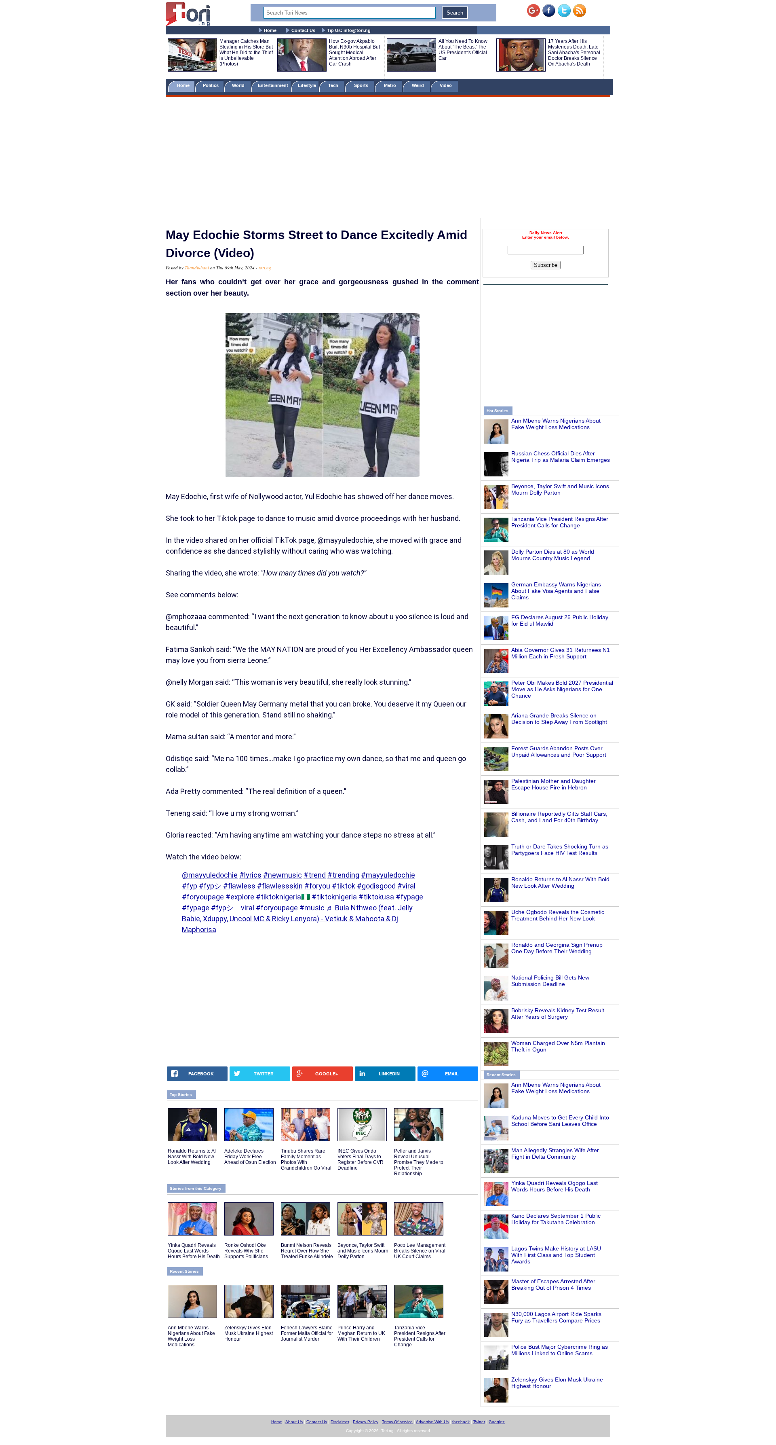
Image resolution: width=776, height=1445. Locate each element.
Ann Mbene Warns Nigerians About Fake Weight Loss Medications (556, 423)
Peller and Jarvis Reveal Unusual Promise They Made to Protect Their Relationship (418, 1162)
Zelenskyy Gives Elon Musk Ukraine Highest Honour (248, 1333)
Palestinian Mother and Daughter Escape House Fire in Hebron (553, 784)
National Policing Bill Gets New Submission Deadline (550, 980)
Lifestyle (306, 85)
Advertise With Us (432, 1422)
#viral (406, 886)
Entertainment (273, 85)
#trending (343, 875)
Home (270, 30)
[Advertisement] (388, 159)
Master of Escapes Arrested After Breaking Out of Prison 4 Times (553, 1284)
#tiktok (343, 886)
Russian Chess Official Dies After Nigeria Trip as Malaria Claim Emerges (560, 456)
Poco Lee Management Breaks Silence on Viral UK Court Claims (419, 1250)
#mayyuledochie (388, 875)
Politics (211, 85)
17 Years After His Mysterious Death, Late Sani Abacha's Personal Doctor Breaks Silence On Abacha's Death (574, 52)
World (239, 85)
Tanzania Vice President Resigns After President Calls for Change (559, 522)
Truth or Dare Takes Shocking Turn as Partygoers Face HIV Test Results (559, 849)
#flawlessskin (280, 886)
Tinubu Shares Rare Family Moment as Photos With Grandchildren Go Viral (306, 1159)
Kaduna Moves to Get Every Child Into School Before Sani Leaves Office (560, 1120)
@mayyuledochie (210, 875)
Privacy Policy (365, 1422)
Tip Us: (349, 30)
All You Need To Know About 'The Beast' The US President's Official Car (463, 49)
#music (312, 907)
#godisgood (376, 886)
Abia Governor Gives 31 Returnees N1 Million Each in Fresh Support (560, 653)
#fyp (189, 886)
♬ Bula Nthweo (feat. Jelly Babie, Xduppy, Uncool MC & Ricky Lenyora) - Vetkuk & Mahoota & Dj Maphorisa (297, 918)
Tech (333, 85)
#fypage (409, 897)
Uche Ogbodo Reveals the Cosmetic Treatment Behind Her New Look (557, 915)
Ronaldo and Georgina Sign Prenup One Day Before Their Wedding (557, 947)
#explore (240, 897)
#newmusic (282, 875)
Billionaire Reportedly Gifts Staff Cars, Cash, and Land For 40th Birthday (559, 816)
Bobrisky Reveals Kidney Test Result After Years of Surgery (557, 1013)
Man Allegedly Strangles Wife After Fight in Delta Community (555, 1153)
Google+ (497, 1422)
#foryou (317, 886)
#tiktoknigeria (334, 897)
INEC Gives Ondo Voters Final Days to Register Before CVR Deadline (360, 1159)
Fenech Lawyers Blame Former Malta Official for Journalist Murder (307, 1333)
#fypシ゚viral (232, 907)
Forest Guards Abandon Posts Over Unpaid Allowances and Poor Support (558, 751)
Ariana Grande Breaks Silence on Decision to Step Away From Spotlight (559, 718)
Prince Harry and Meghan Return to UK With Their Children (361, 1333)
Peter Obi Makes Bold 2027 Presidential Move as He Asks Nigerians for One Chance (562, 689)
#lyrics (250, 875)
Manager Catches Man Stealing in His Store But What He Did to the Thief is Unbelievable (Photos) (246, 52)
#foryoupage (203, 897)
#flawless (239, 886)
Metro (390, 85)
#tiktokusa (376, 897)
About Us (294, 1422)
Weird (418, 85)
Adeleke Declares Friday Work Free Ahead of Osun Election (250, 1156)
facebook (461, 1422)
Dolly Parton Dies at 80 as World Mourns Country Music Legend (552, 554)
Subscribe (545, 265)
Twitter (479, 1422)
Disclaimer (340, 1422)
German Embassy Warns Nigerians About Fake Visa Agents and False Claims (556, 591)
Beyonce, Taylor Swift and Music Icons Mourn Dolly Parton (560, 489)
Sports (361, 85)
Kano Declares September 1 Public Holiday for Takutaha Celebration (556, 1218)
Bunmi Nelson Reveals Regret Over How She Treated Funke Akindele (307, 1250)
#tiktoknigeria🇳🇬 (283, 897)
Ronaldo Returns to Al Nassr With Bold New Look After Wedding (560, 882)
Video (446, 85)
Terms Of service (397, 1422)
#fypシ (210, 886)
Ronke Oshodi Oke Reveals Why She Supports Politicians (246, 1250)
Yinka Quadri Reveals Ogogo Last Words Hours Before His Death (554, 1186)
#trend (315, 875)
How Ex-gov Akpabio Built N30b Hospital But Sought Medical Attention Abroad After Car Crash (354, 52)
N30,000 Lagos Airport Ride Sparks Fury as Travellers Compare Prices (556, 1317)
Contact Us (303, 30)
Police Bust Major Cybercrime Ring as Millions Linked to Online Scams (559, 1349)
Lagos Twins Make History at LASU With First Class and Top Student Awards (556, 1255)
